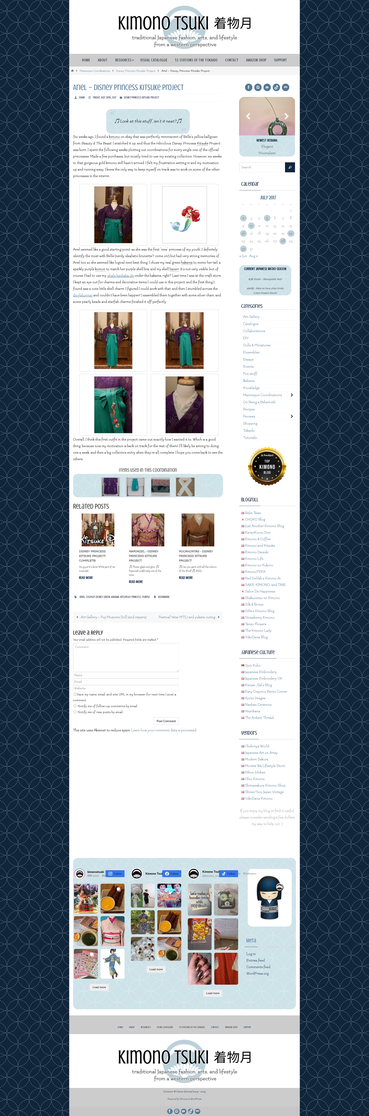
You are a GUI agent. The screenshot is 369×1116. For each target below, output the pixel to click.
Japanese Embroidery (260, 672)
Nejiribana (252, 711)
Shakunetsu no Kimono (262, 598)
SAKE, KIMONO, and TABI (264, 585)
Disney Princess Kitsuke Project (135, 71)
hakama (115, 597)
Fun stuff (250, 374)
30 (243, 249)
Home (120, 1027)
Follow (118, 873)
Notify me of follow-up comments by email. (108, 706)
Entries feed (255, 960)
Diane (82, 97)
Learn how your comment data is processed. (164, 730)
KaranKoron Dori (257, 533)
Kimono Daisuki (256, 552)
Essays (248, 360)
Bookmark (163, 597)
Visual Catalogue (165, 1027)
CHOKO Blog (254, 520)
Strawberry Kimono (259, 618)
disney (99, 597)
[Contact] (285, 87)
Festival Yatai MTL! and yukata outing (187, 617)
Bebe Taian (252, 513)
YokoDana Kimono (258, 799)
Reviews (249, 416)
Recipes (249, 409)
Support (247, 1027)
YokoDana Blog (256, 637)
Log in (251, 954)
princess (136, 597)
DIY (246, 338)
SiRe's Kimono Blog (259, 611)
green (107, 597)
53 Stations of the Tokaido (192, 1027)
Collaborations (254, 331)
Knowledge (251, 388)
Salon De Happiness (259, 591)
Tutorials (250, 438)
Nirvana (184, 1099)
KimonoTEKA (254, 572)
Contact (215, 1027)
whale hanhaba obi (120, 276)
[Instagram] (258, 87)
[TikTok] (276, 87)
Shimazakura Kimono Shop (265, 785)
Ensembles (251, 352)
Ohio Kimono (254, 779)
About (132, 1027)
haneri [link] (174, 269)
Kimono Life (253, 559)
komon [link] (100, 269)
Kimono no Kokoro (258, 565)
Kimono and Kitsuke (259, 546)
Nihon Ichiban (254, 772)
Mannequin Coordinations (95, 71)
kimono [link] (114, 137)
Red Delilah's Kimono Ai (262, 578)
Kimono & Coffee (257, 539)
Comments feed (258, 967)
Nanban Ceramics (258, 705)
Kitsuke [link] (202, 143)
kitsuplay (125, 597)
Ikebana (248, 381)
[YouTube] (267, 87)
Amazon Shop (231, 1027)
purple (146, 597)
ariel (82, 597)
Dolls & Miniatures (257, 345)
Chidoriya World (256, 746)
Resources (146, 1027)
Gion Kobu (252, 665)
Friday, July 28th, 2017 (104, 97)
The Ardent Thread (259, 718)
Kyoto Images (254, 698)
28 (283, 241)
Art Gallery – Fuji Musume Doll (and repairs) (113, 617)
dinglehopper (83, 295)
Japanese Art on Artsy (261, 753)
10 (251, 226)
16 (243, 233)
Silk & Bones (253, 605)
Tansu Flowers (255, 624)
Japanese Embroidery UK (263, 679)
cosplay (90, 597)
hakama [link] (187, 263)
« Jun (243, 256)
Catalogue (250, 324)
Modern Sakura (256, 759)
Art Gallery (251, 317)
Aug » (253, 256)
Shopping (250, 424)
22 (291, 233)
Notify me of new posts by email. (100, 712)
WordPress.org (257, 974)
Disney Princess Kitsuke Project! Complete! (92, 556)
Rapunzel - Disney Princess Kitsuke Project (143, 556)
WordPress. (196, 1099)
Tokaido (249, 431)
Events (248, 367)
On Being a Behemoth (259, 402)
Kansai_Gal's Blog (258, 685)
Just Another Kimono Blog (264, 526)
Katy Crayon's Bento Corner (265, 692)
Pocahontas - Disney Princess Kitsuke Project (196, 556)
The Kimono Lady (258, 631)
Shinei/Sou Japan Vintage (264, 792)
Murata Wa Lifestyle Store (264, 766)
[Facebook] (248, 87)
